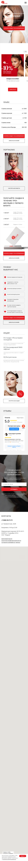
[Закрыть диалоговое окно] (26, 1)
